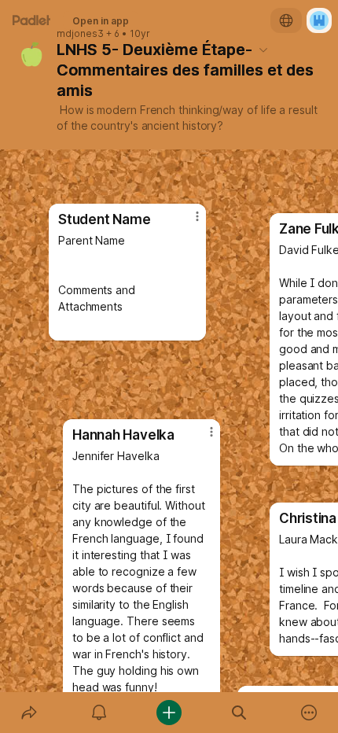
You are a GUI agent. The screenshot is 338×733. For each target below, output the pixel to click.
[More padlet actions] (309, 712)
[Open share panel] (28, 712)
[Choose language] (286, 20)
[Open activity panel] (98, 712)
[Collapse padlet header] (263, 49)
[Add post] (168, 712)
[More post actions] (201, 438)
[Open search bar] (239, 712)
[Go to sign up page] (319, 20)
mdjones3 (80, 33)
